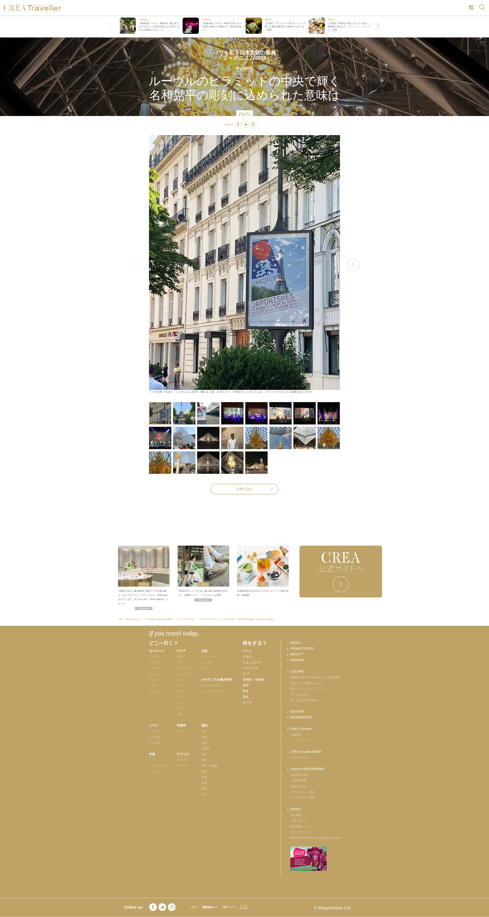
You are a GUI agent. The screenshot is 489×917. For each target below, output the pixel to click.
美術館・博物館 (253, 679)
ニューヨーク (210, 656)
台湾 (179, 656)
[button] (378, 26)
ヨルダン (154, 771)
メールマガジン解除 (302, 797)
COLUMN (297, 671)
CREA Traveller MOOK (305, 751)
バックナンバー (299, 740)
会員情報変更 (298, 780)
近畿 (204, 777)
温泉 (246, 696)
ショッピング (252, 662)
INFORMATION (301, 717)
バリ (179, 662)
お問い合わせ (298, 820)
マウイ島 (154, 742)
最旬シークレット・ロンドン (307, 688)
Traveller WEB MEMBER (307, 769)
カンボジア (183, 673)
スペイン (154, 673)
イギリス (154, 668)
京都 (204, 736)
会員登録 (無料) (299, 774)
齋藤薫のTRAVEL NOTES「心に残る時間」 (316, 677)
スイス (153, 685)
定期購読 (295, 734)
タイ (179, 679)
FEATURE (297, 711)
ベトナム (182, 696)
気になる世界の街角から (305, 700)
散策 (246, 691)
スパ (246, 673)
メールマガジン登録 (302, 792)
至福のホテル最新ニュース (306, 683)
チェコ (153, 679)
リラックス (250, 668)
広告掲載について (301, 826)
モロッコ (182, 759)
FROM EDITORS (302, 648)
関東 (204, 759)
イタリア (154, 656)
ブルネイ (182, 708)
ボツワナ (182, 765)
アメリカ (207, 662)
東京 (204, 731)
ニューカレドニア (212, 691)
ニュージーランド (212, 685)
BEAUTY (296, 654)
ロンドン (154, 691)
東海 (204, 771)
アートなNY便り (300, 694)
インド (181, 702)
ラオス (181, 685)
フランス (154, 662)
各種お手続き (298, 786)
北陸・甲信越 (210, 765)
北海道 (206, 748)
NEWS (295, 642)
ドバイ (153, 759)
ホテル (247, 650)
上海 (179, 714)
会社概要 (295, 814)
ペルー (181, 731)
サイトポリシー (299, 832)
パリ (151, 696)
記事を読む (244, 489)
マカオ (181, 691)
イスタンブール (158, 765)
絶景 (246, 685)
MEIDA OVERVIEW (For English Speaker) (315, 837)
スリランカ (183, 668)
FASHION (297, 660)
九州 (204, 794)
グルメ (247, 656)
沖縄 (204, 742)
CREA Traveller (301, 728)
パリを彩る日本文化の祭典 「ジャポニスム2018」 (244, 55)
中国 (204, 782)
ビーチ (247, 702)
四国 (204, 788)
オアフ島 (154, 731)
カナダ (206, 668)
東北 (204, 754)
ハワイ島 (154, 736)
